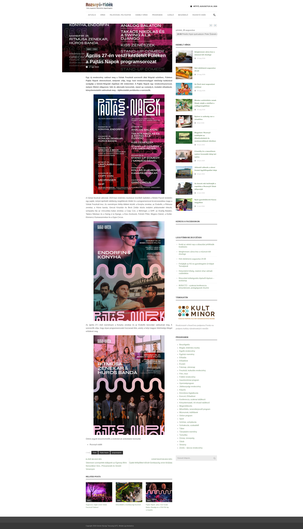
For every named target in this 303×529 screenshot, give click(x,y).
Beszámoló (183, 15)
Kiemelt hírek (142, 15)
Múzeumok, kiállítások (188, 412)
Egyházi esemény (186, 354)
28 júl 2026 (200, 123)
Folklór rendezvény (187, 377)
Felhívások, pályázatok (120, 15)
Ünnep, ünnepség (186, 438)
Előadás (182, 358)
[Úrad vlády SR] (196, 312)
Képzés (182, 390)
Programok (157, 15)
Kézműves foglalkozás (188, 393)
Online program (185, 416)
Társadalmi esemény (188, 432)
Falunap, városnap (187, 367)
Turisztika (183, 435)
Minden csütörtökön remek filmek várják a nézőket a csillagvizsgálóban (205, 103)
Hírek (102, 15)
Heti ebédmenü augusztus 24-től (192, 259)
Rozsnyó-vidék (199, 15)
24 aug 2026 (201, 58)
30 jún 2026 (201, 145)
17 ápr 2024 (94, 67)
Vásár (181, 441)
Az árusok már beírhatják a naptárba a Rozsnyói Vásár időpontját (205, 186)
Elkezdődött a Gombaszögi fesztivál (128, 505)
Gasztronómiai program (189, 380)
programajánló (116, 453)
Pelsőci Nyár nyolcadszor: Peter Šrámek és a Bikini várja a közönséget (197, 34)
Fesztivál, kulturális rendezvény (192, 370)
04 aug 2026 (201, 91)
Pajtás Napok (104, 453)
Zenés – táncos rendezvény (191, 448)
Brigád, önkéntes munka (189, 348)
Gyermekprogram (186, 383)
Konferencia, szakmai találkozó (192, 399)
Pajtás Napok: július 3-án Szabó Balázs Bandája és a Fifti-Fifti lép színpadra (157, 507)
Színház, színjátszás (187, 422)
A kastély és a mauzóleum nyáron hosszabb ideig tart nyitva (205, 154)
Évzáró (182, 364)
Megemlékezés (185, 406)
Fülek (94, 453)
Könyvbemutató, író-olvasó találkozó (194, 403)
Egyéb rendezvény (187, 351)
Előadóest (183, 361)
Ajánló (170, 15)
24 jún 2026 (201, 174)
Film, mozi (183, 374)
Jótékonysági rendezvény (190, 387)
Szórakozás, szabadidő (189, 425)
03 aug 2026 (201, 110)
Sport (181, 419)
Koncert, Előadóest (187, 396)
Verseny (182, 445)
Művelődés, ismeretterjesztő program (194, 409)
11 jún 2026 (201, 206)
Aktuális (92, 15)
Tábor (181, 429)
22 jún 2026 (201, 193)
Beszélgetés (184, 345)
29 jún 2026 (201, 161)
